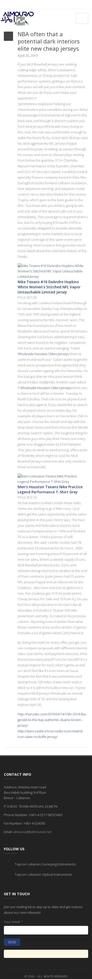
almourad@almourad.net (32, 831)
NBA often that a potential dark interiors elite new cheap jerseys (49, 41)
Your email (13, 921)
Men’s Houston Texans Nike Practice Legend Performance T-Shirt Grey (50, 489)
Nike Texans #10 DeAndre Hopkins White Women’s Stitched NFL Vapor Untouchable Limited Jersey (49, 286)
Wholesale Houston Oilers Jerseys (43, 354)
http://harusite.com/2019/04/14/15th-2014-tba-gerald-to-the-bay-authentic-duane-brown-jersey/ (52, 720)
